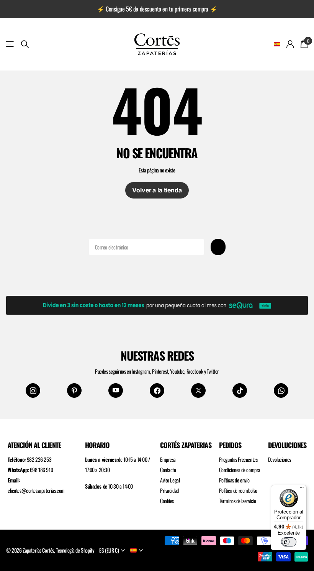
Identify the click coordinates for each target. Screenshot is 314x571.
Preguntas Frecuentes (238, 459)
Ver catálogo (10, 44)
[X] (198, 390)
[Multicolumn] (157, 304)
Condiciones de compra (239, 470)
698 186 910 (41, 470)
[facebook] (157, 390)
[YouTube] (115, 390)
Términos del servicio (237, 501)
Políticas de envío (234, 480)
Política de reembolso (238, 490)
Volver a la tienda (157, 190)
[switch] (288, 541)
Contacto (168, 470)
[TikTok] (239, 390)
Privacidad (169, 490)
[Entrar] (290, 44)
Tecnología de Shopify (75, 550)
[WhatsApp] (281, 390)
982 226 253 (39, 459)
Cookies (167, 501)
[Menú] (301, 489)
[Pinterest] (74, 390)
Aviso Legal (170, 480)
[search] (25, 44)
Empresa (168, 459)
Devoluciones (279, 459)
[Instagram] (33, 390)
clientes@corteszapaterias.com (36, 490)
